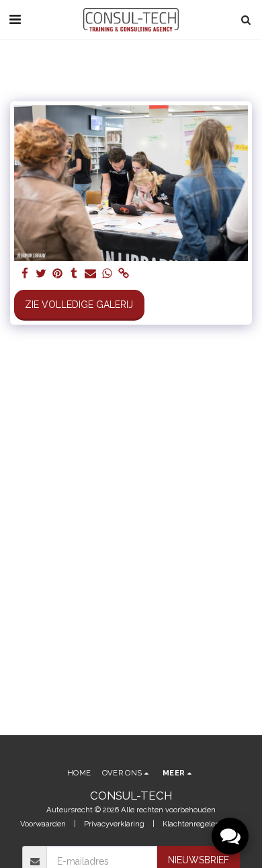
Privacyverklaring (114, 823)
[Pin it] (58, 274)
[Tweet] (42, 274)
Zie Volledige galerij (79, 304)
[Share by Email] (91, 274)
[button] (14, 19)
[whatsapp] (107, 274)
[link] (124, 274)
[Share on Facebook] (25, 274)
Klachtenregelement (198, 823)
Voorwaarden (43, 823)
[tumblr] (75, 274)
